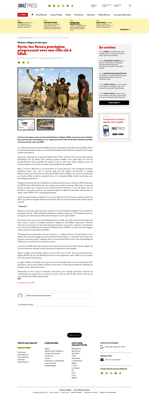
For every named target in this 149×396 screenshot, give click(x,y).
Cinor (74, 373)
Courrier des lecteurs (117, 5)
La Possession (77, 361)
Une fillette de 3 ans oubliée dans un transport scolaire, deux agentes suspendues (25, 25)
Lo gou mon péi (50, 363)
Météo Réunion (104, 15)
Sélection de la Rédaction (54, 351)
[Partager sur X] (28, 62)
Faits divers (78, 15)
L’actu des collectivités (122, 15)
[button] (22, 15)
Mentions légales (76, 392)
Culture (47, 358)
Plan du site (65, 392)
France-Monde (56, 15)
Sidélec (74, 378)
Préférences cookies (90, 392)
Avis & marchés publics (107, 5)
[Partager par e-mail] (19, 62)
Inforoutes (91, 15)
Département (76, 348)
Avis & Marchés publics (82, 390)
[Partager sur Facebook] (23, 62)
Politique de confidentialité (108, 392)
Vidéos (68, 15)
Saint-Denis (76, 351)
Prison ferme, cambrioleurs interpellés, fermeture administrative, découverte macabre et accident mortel (52, 26)
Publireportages (50, 365)
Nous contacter (54, 392)
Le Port (74, 365)
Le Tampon (76, 368)
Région (74, 363)
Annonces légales (94, 5)
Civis (73, 375)
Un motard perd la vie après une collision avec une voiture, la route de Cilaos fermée (104, 25)
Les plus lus (49, 356)
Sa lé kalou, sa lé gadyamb (54, 361)
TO (73, 370)
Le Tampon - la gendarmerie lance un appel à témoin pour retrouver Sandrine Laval (78, 26)
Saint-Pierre (76, 358)
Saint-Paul (75, 353)
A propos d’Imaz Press (40, 392)
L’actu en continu (24, 348)
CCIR (74, 356)
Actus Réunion (41, 15)
